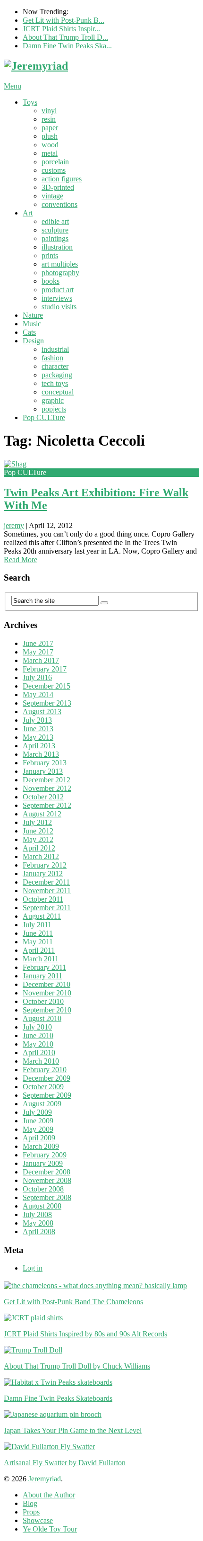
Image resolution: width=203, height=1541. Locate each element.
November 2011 (47, 891)
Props (31, 1512)
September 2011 (47, 908)
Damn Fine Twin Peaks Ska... (67, 46)
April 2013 (39, 746)
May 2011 (38, 942)
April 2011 (39, 950)
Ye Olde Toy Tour (50, 1529)
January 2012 (43, 873)
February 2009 (45, 1155)
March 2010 (41, 1061)
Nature (33, 315)
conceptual (58, 392)
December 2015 (46, 686)
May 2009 (38, 1129)
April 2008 (39, 1231)
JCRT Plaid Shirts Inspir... (61, 29)
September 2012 (47, 805)
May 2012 (38, 839)
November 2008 (47, 1180)
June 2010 (38, 1035)
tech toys (55, 383)
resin (49, 119)
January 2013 (43, 771)
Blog (30, 1503)
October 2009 (43, 1087)
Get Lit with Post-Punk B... (63, 20)
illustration (57, 247)
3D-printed (58, 187)
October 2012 (43, 797)
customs (54, 170)
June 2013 (38, 729)
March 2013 (41, 754)
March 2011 (41, 959)
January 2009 (43, 1163)
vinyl (49, 111)
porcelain (55, 162)
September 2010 (47, 1010)
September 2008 (47, 1197)
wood (50, 145)
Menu (12, 86)
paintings (55, 238)
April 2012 (39, 848)
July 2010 (37, 1027)
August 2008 (42, 1206)
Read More (20, 559)
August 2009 (42, 1104)
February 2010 (45, 1070)
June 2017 (38, 643)
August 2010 (42, 1018)
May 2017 (38, 652)
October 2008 (43, 1189)
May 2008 (38, 1223)
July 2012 (37, 822)
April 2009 (39, 1138)
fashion (52, 358)
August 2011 (42, 916)
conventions (59, 204)
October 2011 (43, 899)
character (55, 366)
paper (50, 128)
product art (58, 290)
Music (32, 324)
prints (50, 255)
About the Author (49, 1495)
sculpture (55, 230)
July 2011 (37, 925)
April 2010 (39, 1052)
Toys (30, 102)
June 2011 (38, 933)
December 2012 (46, 780)
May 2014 (38, 694)
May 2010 (38, 1044)
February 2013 (45, 763)
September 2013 (47, 703)
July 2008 (37, 1214)
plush (50, 136)
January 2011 (42, 976)
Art (28, 213)
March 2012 (41, 856)
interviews (57, 298)
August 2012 (42, 814)
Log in (32, 1268)
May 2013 (38, 737)
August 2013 (42, 712)
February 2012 (45, 865)
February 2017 (45, 669)
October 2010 (43, 1001)
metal (50, 153)
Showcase (38, 1520)
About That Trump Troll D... (65, 37)
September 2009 (47, 1095)
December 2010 (46, 984)
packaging (57, 375)
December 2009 (46, 1078)
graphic (53, 400)
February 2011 (44, 967)
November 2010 (47, 993)
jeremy (14, 525)
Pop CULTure (44, 417)
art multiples (60, 264)
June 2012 (38, 831)
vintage (52, 196)
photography (60, 273)
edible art (55, 221)
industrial (55, 349)
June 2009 (38, 1121)
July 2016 (37, 677)
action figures (62, 179)
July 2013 (37, 720)
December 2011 (46, 882)
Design (33, 341)
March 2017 (41, 660)
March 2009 (41, 1146)
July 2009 (37, 1112)
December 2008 (46, 1172)
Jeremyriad (44, 1479)
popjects (54, 409)
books (50, 281)
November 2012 (47, 788)
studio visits (59, 307)
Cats (29, 332)
